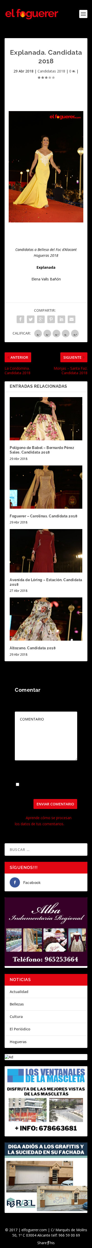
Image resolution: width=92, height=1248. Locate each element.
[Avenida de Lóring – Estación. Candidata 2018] (46, 550)
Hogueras (18, 1041)
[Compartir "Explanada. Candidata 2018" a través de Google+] (41, 319)
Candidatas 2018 (51, 71)
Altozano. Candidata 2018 (32, 648)
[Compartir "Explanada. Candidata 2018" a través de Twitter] (31, 319)
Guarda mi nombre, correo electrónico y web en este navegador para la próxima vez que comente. (45, 788)
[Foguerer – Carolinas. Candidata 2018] (46, 487)
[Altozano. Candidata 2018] (46, 619)
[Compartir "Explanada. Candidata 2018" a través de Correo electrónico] (71, 319)
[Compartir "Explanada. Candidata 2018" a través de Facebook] (20, 319)
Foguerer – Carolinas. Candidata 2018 (43, 516)
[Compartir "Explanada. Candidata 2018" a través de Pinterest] (51, 319)
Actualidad (19, 991)
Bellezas (17, 1004)
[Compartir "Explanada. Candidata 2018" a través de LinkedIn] (61, 319)
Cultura (16, 1016)
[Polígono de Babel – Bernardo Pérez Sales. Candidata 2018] (46, 418)
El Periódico (20, 1029)
